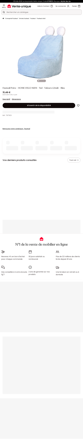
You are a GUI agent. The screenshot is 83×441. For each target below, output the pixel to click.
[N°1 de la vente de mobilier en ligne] (19, 6)
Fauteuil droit (41, 18)
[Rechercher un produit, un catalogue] (3, 12)
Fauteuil (33, 18)
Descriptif (6, 99)
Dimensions (16, 99)
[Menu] (4, 5)
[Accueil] (3, 18)
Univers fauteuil (24, 18)
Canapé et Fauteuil (11, 18)
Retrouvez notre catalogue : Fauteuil (16, 129)
